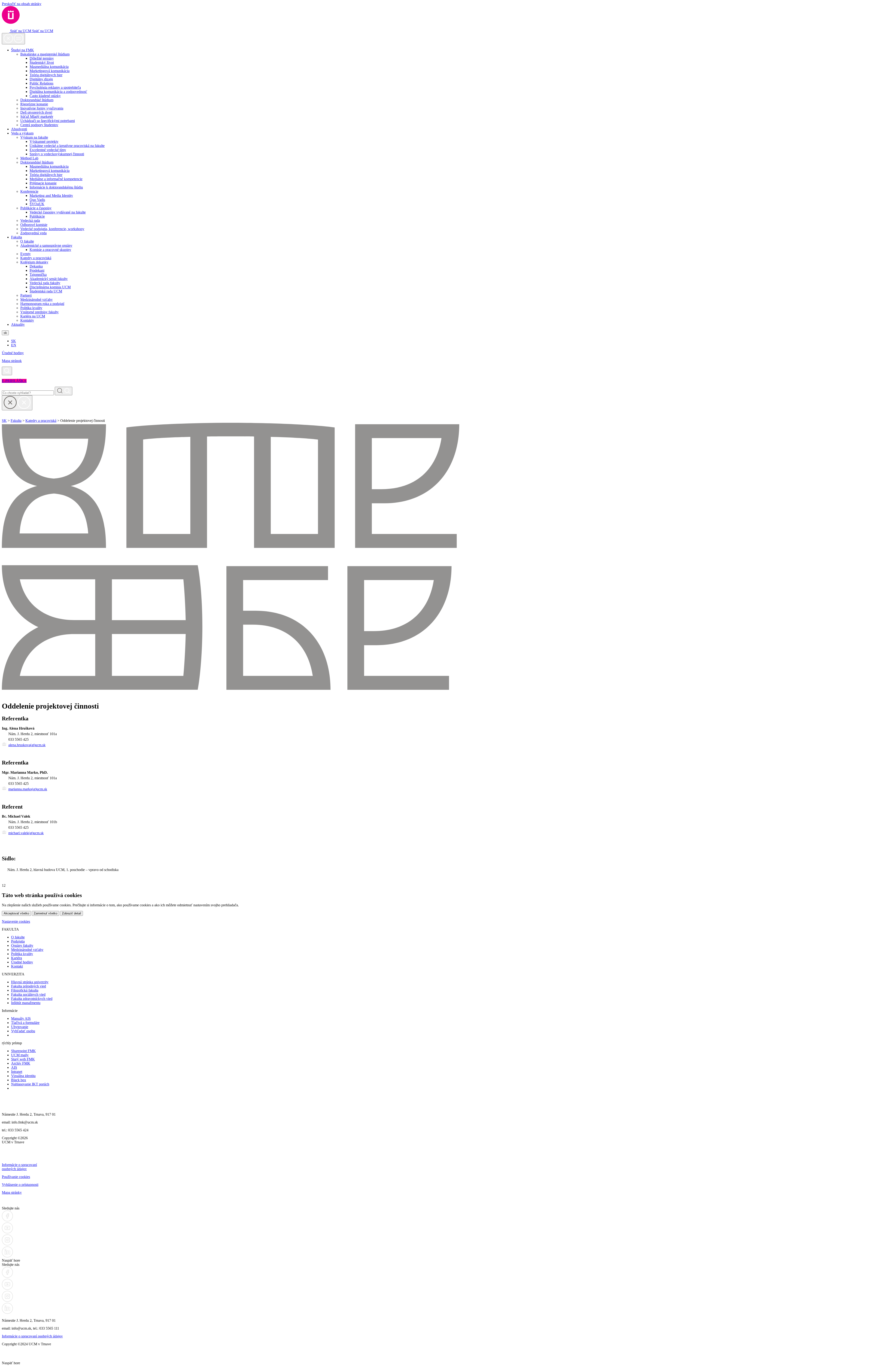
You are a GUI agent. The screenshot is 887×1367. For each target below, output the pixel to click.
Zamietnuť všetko (45, 913)
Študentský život (42, 62)
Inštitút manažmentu (25, 1003)
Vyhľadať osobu (23, 1031)
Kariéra (16, 958)
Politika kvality (31, 308)
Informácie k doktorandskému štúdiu (56, 187)
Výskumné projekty (44, 141)
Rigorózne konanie (34, 104)
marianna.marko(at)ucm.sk (27, 789)
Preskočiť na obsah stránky (21, 4)
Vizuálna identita (23, 1076)
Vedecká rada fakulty (45, 283)
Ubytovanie (19, 1027)
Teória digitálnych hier (46, 75)
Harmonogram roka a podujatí (42, 304)
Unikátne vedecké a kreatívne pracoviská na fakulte (67, 146)
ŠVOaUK (37, 204)
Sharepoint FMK (23, 1051)
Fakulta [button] (16, 237)
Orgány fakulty (22, 945)
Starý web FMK (23, 1059)
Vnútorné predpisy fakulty (39, 312)
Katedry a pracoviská (35, 258)
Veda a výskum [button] (22, 133)
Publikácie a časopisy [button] (36, 208)
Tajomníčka (38, 275)
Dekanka (36, 266)
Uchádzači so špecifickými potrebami (47, 121)
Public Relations (41, 83)
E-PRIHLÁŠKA (14, 381)
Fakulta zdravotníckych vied (31, 999)
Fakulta (16, 421)
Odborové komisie (33, 225)
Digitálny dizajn (41, 79)
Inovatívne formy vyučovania (41, 108)
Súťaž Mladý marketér (36, 117)
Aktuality (18, 324)
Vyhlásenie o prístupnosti (20, 1185)
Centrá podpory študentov (39, 125)
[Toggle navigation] (13, 38)
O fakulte (27, 241)
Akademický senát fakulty (49, 279)
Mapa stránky (12, 1192)
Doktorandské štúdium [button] (36, 162)
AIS (14, 1067)
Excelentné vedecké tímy (48, 150)
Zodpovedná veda (33, 233)
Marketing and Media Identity (51, 196)
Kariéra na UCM (32, 316)
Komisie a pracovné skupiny (50, 250)
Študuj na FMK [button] (22, 50)
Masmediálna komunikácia (49, 67)
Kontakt (17, 966)
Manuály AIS (21, 1018)
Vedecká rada (30, 220)
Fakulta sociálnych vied (28, 994)
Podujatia (18, 941)
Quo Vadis (37, 200)
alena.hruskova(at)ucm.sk (27, 745)
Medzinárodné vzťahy (36, 299)
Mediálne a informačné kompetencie (56, 179)
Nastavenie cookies (16, 921)
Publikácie (37, 216)
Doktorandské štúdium (36, 100)
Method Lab (29, 158)
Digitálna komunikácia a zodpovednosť (58, 92)
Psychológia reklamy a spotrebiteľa (55, 87)
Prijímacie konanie (43, 183)
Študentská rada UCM (46, 291)
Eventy (25, 254)
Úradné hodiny (13, 353)
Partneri (26, 295)
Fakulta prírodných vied (28, 986)
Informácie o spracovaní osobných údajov (19, 1167)
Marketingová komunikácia (50, 71)
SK (13, 341)
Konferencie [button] (29, 191)
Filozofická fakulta (24, 990)
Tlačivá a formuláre (25, 1023)
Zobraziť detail (71, 913)
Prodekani (37, 270)
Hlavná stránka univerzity (30, 982)
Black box (18, 1080)
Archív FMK (20, 1063)
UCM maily (20, 1055)
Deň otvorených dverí (36, 112)
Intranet (16, 1072)
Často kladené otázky (45, 96)
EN (13, 345)
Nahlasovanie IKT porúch (30, 1084)
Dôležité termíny (42, 58)
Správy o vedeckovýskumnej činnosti (57, 154)
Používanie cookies (16, 1177)
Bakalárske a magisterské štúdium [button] (45, 54)
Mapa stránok (12, 361)
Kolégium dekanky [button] (34, 262)
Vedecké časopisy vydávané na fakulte (58, 212)
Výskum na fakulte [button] (34, 137)
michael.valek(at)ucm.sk (26, 833)
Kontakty (27, 320)
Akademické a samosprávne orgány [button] (46, 245)
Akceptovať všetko (16, 913)
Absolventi (19, 129)
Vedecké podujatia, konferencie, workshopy (52, 229)
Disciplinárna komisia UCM (50, 287)
